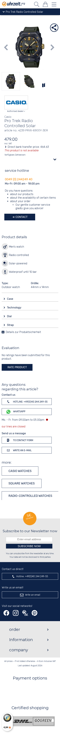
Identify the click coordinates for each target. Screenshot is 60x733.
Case (10, 298)
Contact (21, 217)
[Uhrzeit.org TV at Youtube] (25, 613)
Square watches (21, 483)
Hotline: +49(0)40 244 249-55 (30, 401)
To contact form (22, 440)
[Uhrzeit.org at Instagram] (15, 613)
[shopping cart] (45, 5)
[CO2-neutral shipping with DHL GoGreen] (32, 721)
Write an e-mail (22, 450)
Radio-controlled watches (30, 496)
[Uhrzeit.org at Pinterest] (34, 613)
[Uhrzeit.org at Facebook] (6, 613)
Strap (10, 325)
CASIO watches (20, 471)
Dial (9, 316)
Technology (14, 307)
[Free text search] (36, 5)
